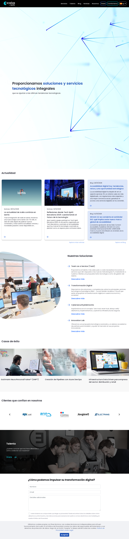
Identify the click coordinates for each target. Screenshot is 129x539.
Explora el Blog (120, 242)
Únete (9, 457)
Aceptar (64, 535)
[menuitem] (64, 4)
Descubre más (78, 279)
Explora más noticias (76, 242)
